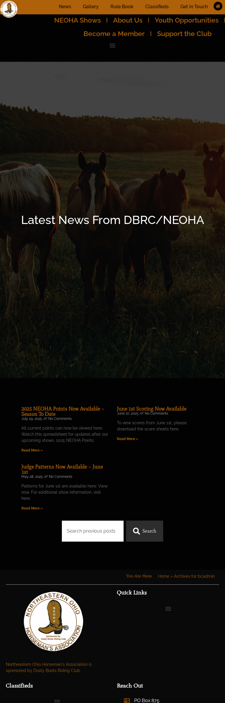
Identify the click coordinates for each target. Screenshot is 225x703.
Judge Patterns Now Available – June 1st (62, 469)
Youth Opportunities (187, 20)
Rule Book (122, 6)
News (65, 6)
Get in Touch (194, 6)
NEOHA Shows (77, 20)
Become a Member (114, 33)
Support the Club (184, 33)
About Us (127, 20)
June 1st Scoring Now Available (151, 409)
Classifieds (157, 6)
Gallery (91, 6)
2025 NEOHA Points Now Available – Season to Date (63, 411)
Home (163, 576)
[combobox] (93, 531)
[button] (112, 45)
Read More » (32, 450)
